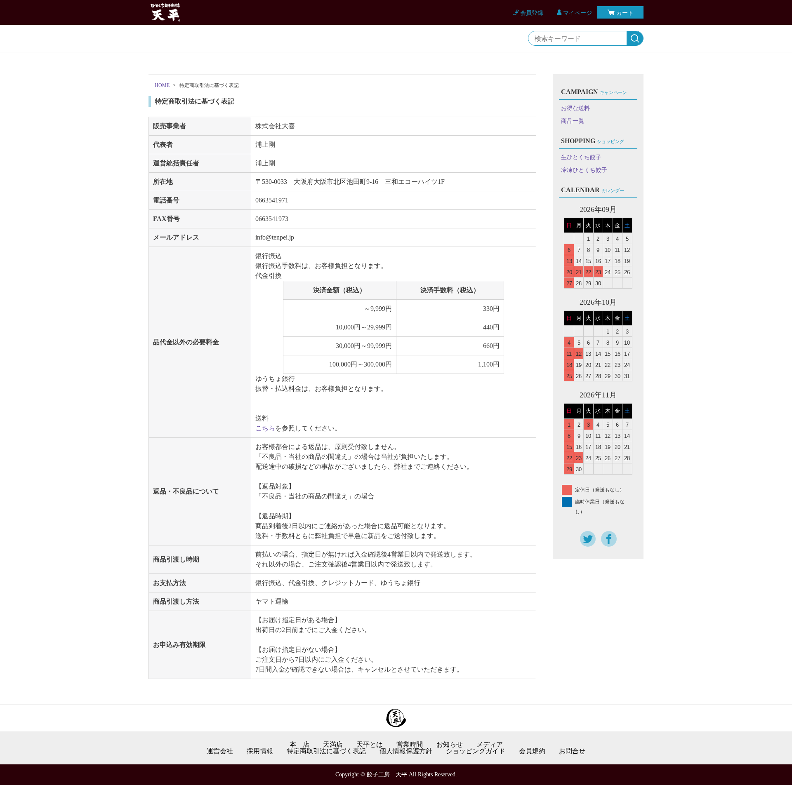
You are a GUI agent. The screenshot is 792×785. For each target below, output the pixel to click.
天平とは (369, 744)
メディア (489, 744)
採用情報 (260, 751)
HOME (162, 85)
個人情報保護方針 (406, 751)
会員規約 (532, 751)
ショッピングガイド (475, 751)
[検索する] (635, 38)
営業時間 (409, 744)
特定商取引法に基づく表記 (326, 751)
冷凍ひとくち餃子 (584, 170)
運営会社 (220, 751)
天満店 (333, 744)
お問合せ (572, 751)
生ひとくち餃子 (581, 157)
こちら (265, 428)
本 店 (299, 744)
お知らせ (449, 744)
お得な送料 (575, 108)
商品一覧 (572, 121)
